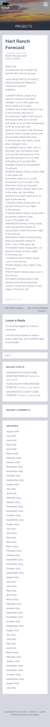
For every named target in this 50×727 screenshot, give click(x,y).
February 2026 (13, 458)
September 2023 (15, 573)
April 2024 (11, 542)
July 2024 (11, 528)
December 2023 (14, 559)
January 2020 (13, 661)
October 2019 (13, 674)
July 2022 (11, 635)
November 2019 (14, 670)
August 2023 (12, 577)
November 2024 (14, 511)
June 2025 (11, 493)
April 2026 (11, 449)
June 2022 (11, 639)
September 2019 (15, 679)
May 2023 (11, 590)
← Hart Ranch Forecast (12, 308)
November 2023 (14, 564)
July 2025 (11, 489)
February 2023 (13, 604)
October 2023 (13, 568)
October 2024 (13, 515)
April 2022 (11, 648)
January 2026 (13, 462)
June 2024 (11, 533)
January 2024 (13, 555)
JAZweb (5, 7)
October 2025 (13, 475)
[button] (46, 4)
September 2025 (15, 480)
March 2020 (12, 652)
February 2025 (13, 497)
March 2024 (12, 546)
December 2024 (14, 506)
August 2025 (12, 484)
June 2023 (11, 586)
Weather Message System (16, 56)
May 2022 (11, 643)
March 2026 (12, 453)
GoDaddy (34, 715)
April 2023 (11, 595)
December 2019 (14, 665)
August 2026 (12, 431)
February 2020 (13, 657)
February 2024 (13, 550)
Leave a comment (12, 59)
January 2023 (13, 608)
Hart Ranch (17, 299)
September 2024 (15, 520)
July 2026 (11, 436)
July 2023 (11, 581)
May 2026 (11, 444)
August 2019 (12, 683)
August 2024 (12, 524)
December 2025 (14, 466)
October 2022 (13, 621)
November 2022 (14, 617)
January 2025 (13, 502)
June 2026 (11, 440)
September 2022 (14, 626)
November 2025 (14, 471)
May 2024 (11, 537)
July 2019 (11, 688)
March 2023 (12, 599)
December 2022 (14, 612)
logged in (23, 326)
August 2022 (12, 630)
